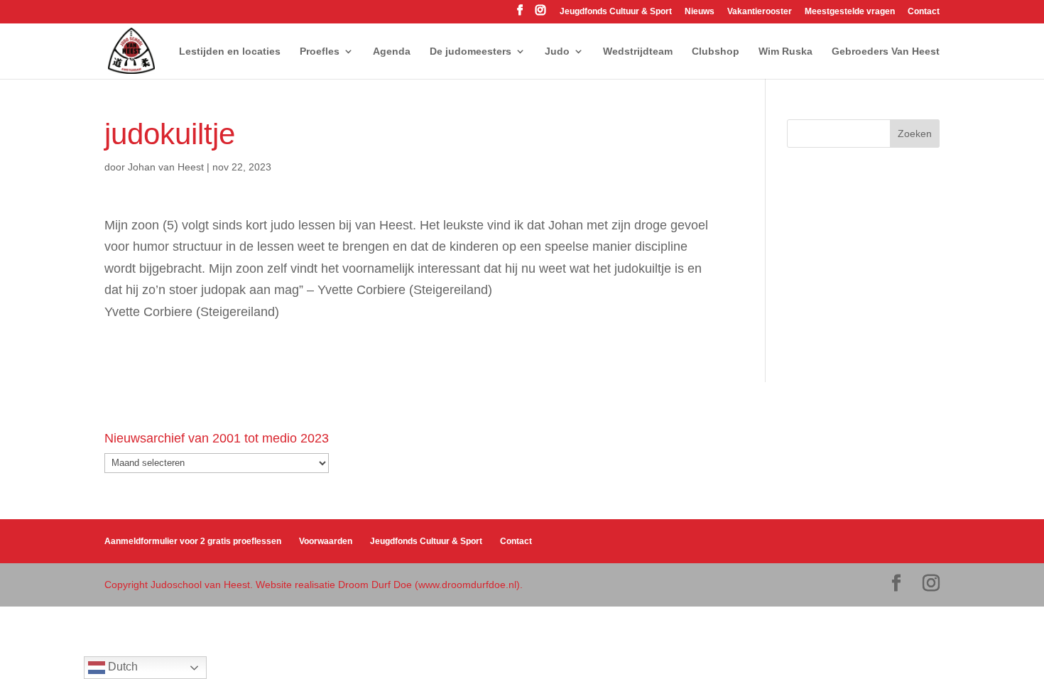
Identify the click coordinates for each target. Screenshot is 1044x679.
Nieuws (699, 11)
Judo (557, 51)
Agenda (391, 51)
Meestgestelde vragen (850, 11)
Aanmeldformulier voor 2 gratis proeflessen (192, 541)
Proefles (319, 51)
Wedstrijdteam (638, 51)
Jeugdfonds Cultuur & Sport (616, 11)
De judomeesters (470, 51)
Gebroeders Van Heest (886, 51)
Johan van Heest (166, 167)
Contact (924, 11)
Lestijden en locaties (230, 51)
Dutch (121, 667)
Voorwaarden (325, 541)
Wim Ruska (785, 51)
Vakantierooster (759, 11)
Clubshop (715, 51)
